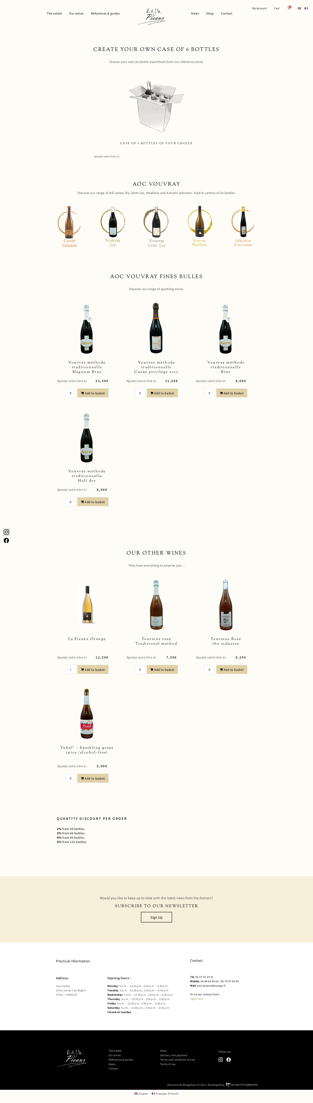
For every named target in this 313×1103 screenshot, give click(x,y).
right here (196, 998)
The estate (115, 1050)
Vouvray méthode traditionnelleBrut (226, 367)
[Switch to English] (299, 8)
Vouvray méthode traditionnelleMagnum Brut (87, 367)
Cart (276, 8)
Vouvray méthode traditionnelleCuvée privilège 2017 (156, 367)
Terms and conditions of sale (177, 1059)
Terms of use (168, 1064)
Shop (163, 1050)
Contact (113, 1068)
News (111, 1064)
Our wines (114, 1055)
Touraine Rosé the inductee (226, 641)
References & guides (120, 1059)
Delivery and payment (173, 1055)
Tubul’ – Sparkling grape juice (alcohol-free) (87, 750)
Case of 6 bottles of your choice (156, 143)
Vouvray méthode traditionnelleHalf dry (87, 476)
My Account (259, 8)
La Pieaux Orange (87, 639)
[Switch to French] (306, 8)
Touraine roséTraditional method (156, 641)
